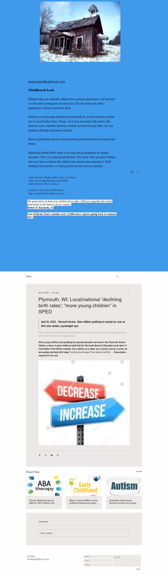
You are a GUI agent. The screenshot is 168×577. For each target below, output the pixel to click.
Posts (28, 276)
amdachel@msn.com (38, 559)
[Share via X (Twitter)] (46, 455)
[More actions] (128, 292)
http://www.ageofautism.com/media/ (49, 180)
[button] (117, 276)
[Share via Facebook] (39, 455)
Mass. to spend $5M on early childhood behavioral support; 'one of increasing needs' (83, 501)
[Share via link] (58, 455)
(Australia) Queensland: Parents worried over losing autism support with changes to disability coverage (123, 501)
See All (139, 471)
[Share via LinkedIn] (52, 455)
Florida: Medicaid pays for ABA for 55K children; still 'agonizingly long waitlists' (41, 501)
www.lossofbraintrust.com (46, 82)
